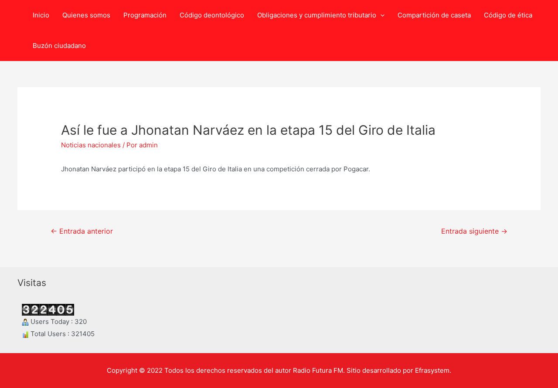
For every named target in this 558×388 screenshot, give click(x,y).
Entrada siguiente (474, 231)
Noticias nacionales (91, 145)
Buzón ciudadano (59, 45)
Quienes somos (86, 15)
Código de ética (508, 15)
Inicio (41, 15)
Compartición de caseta (434, 15)
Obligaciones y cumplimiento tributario (316, 15)
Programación (145, 15)
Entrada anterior (82, 231)
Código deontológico (212, 15)
